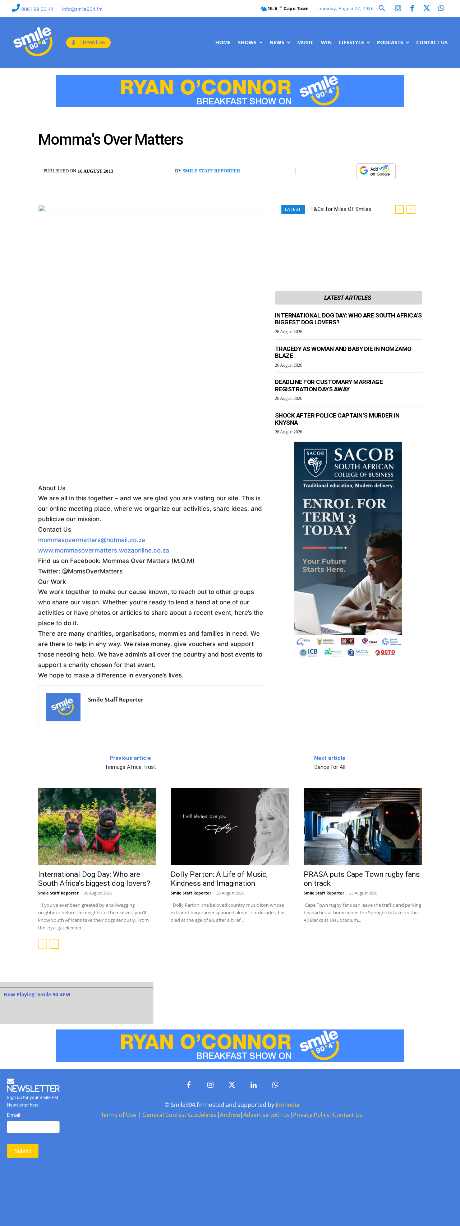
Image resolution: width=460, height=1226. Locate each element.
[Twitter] (426, 8)
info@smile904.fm (82, 9)
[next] (410, 209)
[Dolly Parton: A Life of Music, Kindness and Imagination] (230, 826)
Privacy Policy (311, 1115)
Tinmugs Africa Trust (130, 767)
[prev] (399, 209)
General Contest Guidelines (179, 1115)
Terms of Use (118, 1115)
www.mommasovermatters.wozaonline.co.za (103, 550)
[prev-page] (42, 944)
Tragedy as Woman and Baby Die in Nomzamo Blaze (343, 352)
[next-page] (54, 944)
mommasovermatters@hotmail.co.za (91, 540)
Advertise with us (266, 1115)
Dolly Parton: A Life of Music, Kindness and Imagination (219, 879)
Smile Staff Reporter (211, 170)
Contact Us (348, 1115)
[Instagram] (398, 8)
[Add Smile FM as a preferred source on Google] (376, 174)
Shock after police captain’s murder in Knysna (337, 419)
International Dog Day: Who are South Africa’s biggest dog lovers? (348, 319)
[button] (382, 8)
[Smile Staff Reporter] (63, 707)
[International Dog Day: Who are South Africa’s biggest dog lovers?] (97, 826)
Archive (230, 1115)
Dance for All (329, 767)
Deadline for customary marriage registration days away (329, 385)
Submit (22, 1151)
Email (15, 1115)
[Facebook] (412, 8)
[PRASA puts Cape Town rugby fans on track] (363, 826)
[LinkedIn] (253, 1085)
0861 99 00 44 (38, 9)
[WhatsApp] (347, 171)
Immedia (287, 1105)
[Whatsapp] (441, 8)
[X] (330, 171)
